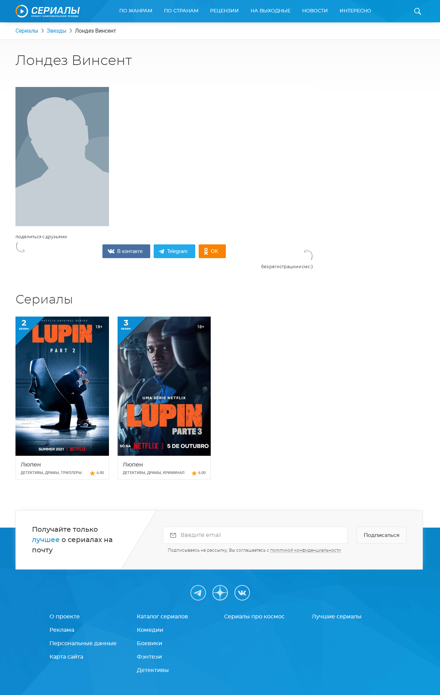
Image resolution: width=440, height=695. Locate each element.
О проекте (65, 616)
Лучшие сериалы (337, 616)
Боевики (149, 643)
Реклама (62, 630)
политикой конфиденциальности (305, 550)
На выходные (270, 11)
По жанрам (135, 11)
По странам (181, 11)
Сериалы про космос (254, 616)
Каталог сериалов (162, 616)
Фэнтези (149, 657)
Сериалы (26, 30)
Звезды (56, 30)
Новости (315, 11)
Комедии (150, 630)
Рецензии (224, 11)
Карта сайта (66, 657)
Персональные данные (83, 643)
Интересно (355, 11)
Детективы (153, 670)
